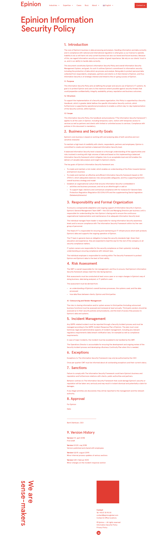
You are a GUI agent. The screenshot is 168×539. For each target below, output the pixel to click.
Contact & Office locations (107, 518)
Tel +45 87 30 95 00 (104, 513)
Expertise (67, 5)
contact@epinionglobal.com (107, 515)
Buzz (87, 5)
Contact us (140, 5)
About (94, 5)
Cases (79, 5)
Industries (53, 5)
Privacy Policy (102, 527)
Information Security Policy (107, 525)
